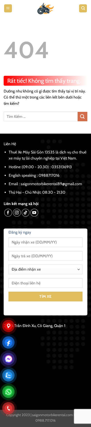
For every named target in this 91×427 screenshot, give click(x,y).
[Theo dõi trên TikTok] (26, 213)
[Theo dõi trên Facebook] (8, 213)
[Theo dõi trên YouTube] (34, 213)
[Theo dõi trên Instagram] (17, 213)
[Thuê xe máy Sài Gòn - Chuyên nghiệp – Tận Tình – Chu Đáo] (45, 8)
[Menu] (8, 8)
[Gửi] (82, 116)
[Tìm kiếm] (83, 8)
